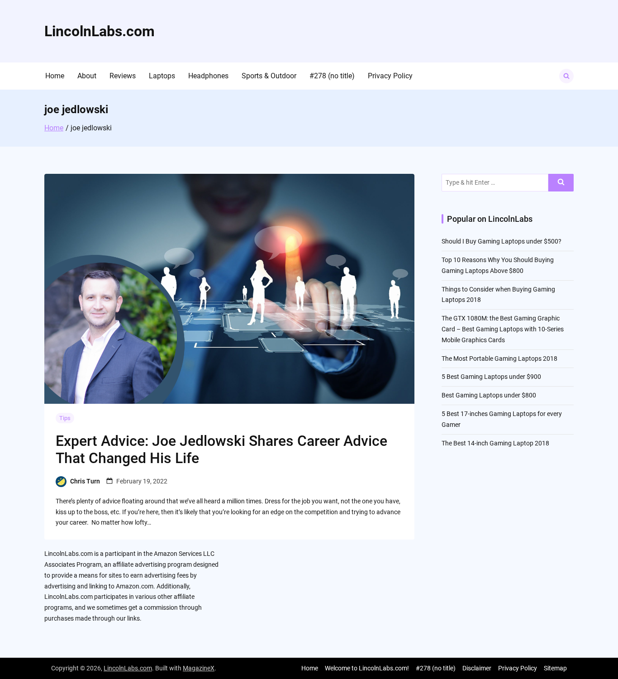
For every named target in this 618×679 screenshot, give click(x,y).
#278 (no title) (332, 76)
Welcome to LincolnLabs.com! (367, 668)
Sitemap (555, 668)
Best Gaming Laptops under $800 (489, 395)
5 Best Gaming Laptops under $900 (491, 376)
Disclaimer (476, 668)
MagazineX (198, 668)
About (86, 76)
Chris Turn (85, 481)
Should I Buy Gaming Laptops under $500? (501, 241)
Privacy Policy (390, 76)
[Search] (561, 182)
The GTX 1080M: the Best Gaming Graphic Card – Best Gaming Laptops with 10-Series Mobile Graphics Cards (503, 329)
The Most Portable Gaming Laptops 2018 (499, 358)
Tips (65, 418)
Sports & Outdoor (269, 76)
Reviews (122, 76)
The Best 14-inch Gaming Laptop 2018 (495, 443)
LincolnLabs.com (99, 31)
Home (54, 76)
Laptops (162, 76)
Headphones (208, 76)
